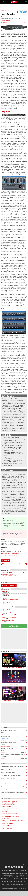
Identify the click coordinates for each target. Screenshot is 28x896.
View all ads (4, 585)
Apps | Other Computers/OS (9, 813)
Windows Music (6, 809)
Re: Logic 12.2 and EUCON (7, 748)
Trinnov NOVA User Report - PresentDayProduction (14, 700)
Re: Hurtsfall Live (5, 736)
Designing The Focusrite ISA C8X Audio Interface (14, 667)
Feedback (4, 827)
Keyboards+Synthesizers (5, 734)
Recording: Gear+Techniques (9, 801)
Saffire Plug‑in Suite (8, 396)
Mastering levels (5, 789)
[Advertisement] (14, 639)
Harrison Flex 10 (5, 594)
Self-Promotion (3, 740)
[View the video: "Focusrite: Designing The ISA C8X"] (14, 660)
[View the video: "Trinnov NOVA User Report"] (14, 693)
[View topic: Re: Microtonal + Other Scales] (26, 730)
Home (2, 10)
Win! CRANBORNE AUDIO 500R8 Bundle (11, 576)
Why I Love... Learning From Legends (10, 620)
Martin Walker (4, 738)
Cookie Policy (17, 864)
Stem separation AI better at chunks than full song (13, 787)
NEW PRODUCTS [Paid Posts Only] (11, 808)
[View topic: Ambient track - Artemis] (26, 769)
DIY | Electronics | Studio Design (10, 816)
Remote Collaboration (7, 823)
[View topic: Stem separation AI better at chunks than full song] (26, 787)
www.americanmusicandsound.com (10, 555)
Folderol (3, 744)
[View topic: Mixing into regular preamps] (26, 778)
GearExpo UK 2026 (14, 684)
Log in (2, 2)
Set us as (23, 10)
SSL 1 (3, 597)
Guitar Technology (6, 806)
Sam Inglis (4, 22)
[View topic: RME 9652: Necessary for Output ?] (26, 772)
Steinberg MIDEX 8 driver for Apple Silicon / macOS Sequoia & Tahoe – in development (13, 766)
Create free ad (12, 585)
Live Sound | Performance (9, 815)
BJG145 (2, 732)
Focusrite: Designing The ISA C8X (9, 614)
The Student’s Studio (6, 591)
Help (23, 864)
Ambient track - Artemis (7, 769)
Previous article (7, 563)
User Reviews (5, 822)
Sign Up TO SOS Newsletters (14, 626)
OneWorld (3, 756)
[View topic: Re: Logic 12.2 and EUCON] (26, 748)
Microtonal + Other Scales (7, 781)
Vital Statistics (6, 435)
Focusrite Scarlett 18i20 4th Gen (9, 617)
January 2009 (24, 22)
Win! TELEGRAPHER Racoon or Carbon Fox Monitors (14, 572)
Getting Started (5, 111)
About (5, 864)
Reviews (7, 10)
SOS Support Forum (7, 828)
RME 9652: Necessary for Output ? (9, 772)
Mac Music (3, 752)
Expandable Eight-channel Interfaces (10, 599)
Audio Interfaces (6, 20)
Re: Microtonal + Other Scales (8, 730)
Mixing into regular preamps (8, 778)
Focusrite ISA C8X (6, 602)
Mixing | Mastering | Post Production (11, 803)
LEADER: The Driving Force (8, 612)
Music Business (6, 818)
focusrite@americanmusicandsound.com (11, 553)
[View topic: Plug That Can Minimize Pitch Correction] (26, 775)
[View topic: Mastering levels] (26, 789)
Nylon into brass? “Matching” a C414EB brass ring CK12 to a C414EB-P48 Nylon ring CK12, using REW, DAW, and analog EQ (13, 792)
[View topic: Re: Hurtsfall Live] (26, 736)
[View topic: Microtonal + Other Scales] (26, 781)
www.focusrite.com (5, 557)
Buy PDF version (5, 560)
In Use (2, 308)
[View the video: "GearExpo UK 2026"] (14, 676)
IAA (2, 750)
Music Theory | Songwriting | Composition (13, 820)
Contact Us (10, 864)
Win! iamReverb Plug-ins (7, 574)
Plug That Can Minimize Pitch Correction (11, 775)
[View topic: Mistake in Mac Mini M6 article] (26, 784)
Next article (22, 563)
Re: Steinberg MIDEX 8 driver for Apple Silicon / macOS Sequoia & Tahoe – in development (13, 754)
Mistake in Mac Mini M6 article (8, 784)
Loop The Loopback (7, 470)
